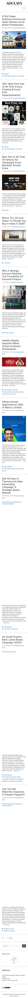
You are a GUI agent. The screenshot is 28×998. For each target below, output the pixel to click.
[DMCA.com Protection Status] (6, 988)
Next (11, 938)
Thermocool (14, 629)
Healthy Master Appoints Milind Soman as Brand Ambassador (11, 344)
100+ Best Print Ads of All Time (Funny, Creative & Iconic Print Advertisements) (13, 89)
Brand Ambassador (9, 392)
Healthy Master (19, 392)
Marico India (7, 468)
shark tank (13, 394)
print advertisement (9, 149)
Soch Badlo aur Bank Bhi (15, 781)
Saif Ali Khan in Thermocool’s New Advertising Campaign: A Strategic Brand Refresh (12, 485)
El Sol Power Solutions (10, 76)
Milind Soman (5, 394)
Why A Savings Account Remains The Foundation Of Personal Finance (12, 275)
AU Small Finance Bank (10, 777)
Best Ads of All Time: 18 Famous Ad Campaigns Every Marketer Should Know (13, 162)
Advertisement (8, 389)
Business (6, 74)
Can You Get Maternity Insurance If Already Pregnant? (13, 791)
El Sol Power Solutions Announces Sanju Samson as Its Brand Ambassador (13, 20)
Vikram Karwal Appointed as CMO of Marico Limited (12, 404)
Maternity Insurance (9, 930)
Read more (5, 142)
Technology (7, 262)
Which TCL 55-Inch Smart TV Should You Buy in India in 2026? (14, 221)
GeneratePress (15, 996)
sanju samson (20, 76)
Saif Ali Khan (7, 629)
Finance (11, 332)
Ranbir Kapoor (13, 779)
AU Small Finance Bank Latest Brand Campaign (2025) (12, 639)
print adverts (18, 149)
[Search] (24, 946)
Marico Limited (15, 468)
